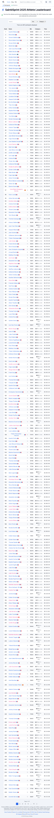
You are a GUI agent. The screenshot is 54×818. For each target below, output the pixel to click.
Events (8, 2)
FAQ (16, 2)
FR (50, 2)
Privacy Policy (30, 814)
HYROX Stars (34, 812)
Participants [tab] (7, 5)
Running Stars (26, 812)
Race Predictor (7, 812)
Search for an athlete (17, 812)
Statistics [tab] (15, 5)
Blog (12, 2)
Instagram (20, 814)
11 (33, 804)
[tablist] (27, 5)
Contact (36, 814)
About (24, 814)
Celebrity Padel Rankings (44, 812)
